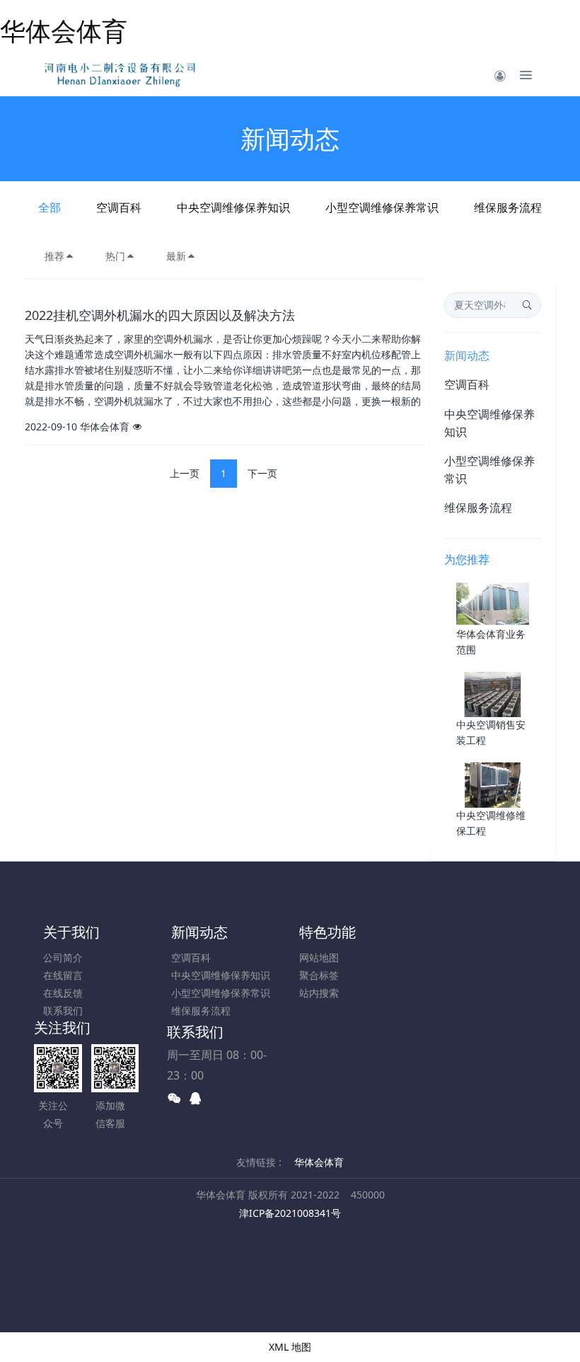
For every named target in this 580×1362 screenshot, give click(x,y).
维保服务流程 (508, 207)
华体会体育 (63, 30)
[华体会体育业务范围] (492, 603)
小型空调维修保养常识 (382, 207)
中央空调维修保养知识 (233, 207)
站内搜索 (319, 993)
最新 (176, 256)
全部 (49, 207)
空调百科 (118, 207)
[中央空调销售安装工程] (492, 693)
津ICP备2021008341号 (290, 1213)
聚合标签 (319, 975)
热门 (115, 256)
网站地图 (319, 957)
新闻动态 (466, 355)
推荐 (54, 256)
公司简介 (63, 957)
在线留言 (63, 975)
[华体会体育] (122, 75)
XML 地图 (290, 1347)
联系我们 (63, 1010)
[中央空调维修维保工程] (492, 784)
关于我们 (71, 932)
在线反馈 (63, 993)
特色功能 (327, 932)
